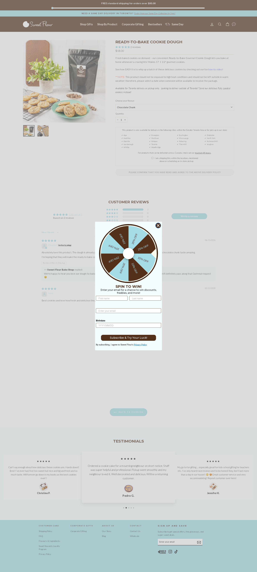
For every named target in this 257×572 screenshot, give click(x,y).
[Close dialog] (158, 225)
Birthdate (100, 320)
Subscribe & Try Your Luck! (128, 337)
